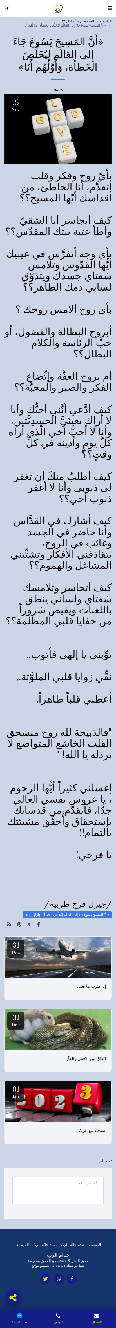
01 (15, 1092)
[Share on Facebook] (39, 924)
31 (16, 947)
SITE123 (58, 1265)
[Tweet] (29, 924)
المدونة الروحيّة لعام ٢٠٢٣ (76, 21)
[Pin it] (19, 924)
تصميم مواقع (40, 1265)
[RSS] (9, 924)
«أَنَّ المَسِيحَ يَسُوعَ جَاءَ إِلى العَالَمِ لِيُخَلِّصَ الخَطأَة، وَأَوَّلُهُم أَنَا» (67, 914)
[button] (110, 8)
